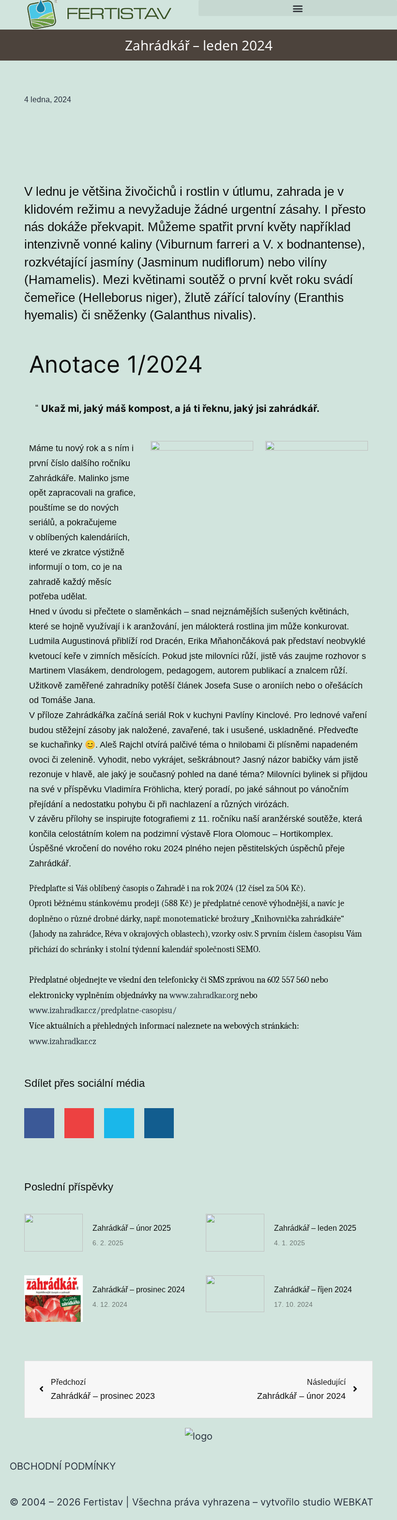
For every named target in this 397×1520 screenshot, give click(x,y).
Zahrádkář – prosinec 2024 (138, 1289)
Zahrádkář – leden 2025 (315, 1228)
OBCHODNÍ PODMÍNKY (63, 1466)
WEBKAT (353, 1502)
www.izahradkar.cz (62, 1041)
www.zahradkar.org (203, 995)
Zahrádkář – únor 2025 (131, 1228)
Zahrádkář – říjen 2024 (313, 1289)
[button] (297, 8)
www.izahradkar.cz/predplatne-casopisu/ (103, 1010)
